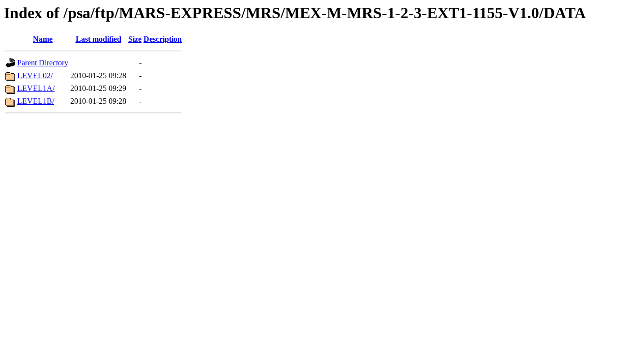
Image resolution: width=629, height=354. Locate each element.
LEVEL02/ (35, 75)
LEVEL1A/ (36, 88)
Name (43, 39)
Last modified (98, 39)
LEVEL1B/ (35, 101)
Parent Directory (42, 63)
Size (135, 39)
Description (162, 39)
